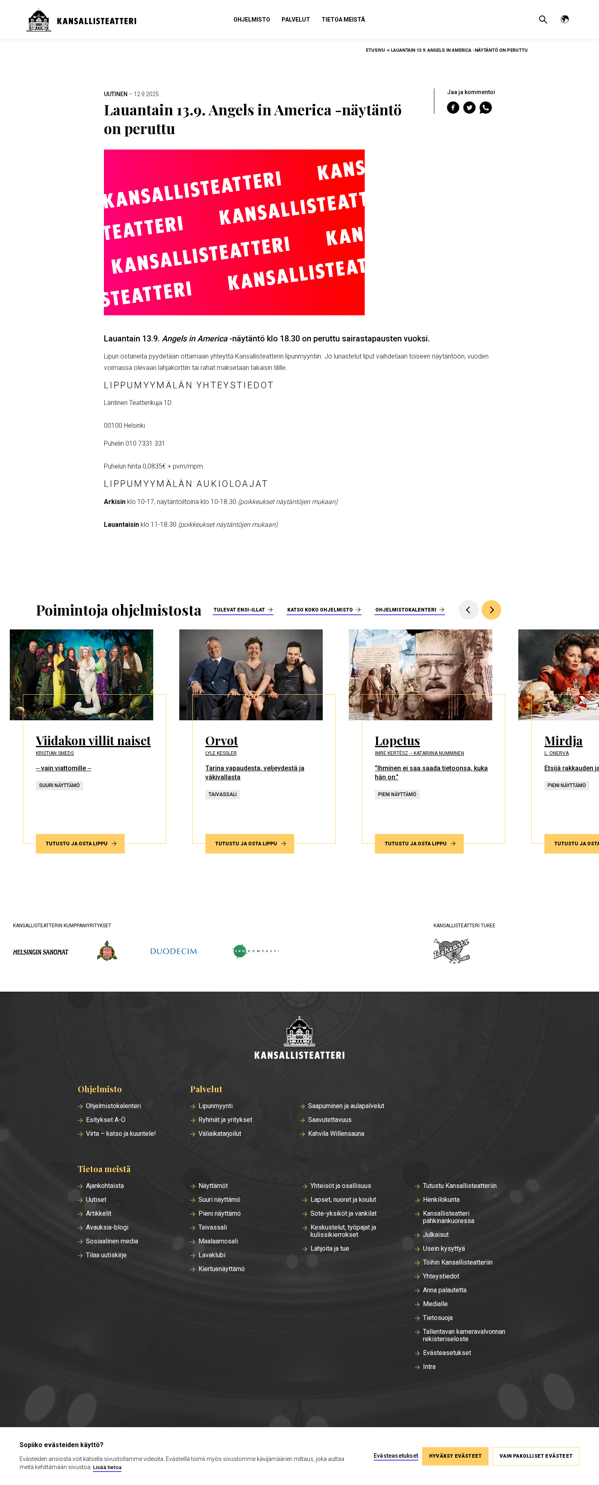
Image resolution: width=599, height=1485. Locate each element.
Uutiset (96, 1199)
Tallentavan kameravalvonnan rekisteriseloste (464, 1335)
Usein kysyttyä (444, 1248)
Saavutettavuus (330, 1120)
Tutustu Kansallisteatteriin (460, 1186)
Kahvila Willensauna (336, 1133)
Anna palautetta (445, 1290)
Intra (429, 1367)
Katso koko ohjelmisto (320, 610)
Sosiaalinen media (112, 1241)
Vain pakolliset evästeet (536, 1456)
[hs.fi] (40, 952)
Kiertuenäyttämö (221, 1269)
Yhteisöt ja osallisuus (341, 1186)
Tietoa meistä (343, 19)
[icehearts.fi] (452, 952)
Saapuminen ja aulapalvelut (346, 1106)
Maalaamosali (218, 1241)
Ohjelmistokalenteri (405, 610)
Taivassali (212, 1227)
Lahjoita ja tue (330, 1248)
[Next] (491, 610)
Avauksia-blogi (107, 1227)
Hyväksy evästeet (455, 1456)
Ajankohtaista (105, 1186)
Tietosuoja (438, 1318)
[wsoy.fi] (107, 952)
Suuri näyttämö (219, 1199)
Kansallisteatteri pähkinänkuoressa (448, 1217)
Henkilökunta (441, 1199)
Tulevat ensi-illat (239, 610)
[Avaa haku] (543, 19)
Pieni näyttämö (219, 1213)
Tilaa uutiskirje (106, 1255)
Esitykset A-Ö (106, 1120)
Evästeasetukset (447, 1353)
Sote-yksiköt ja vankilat (344, 1213)
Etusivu (375, 50)
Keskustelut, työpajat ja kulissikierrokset (343, 1231)
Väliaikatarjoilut (219, 1133)
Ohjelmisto (251, 19)
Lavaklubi (211, 1255)
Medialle (435, 1304)
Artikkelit (98, 1213)
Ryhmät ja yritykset (225, 1120)
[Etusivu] (299, 1038)
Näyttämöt (213, 1186)
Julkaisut (436, 1235)
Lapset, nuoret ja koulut (343, 1199)
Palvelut (296, 19)
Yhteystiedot (441, 1276)
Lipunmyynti (215, 1106)
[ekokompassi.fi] (255, 951)
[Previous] (468, 610)
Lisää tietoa (107, 1467)
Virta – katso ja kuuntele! (121, 1133)
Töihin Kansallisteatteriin (458, 1262)
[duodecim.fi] (173, 952)
